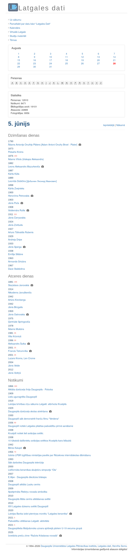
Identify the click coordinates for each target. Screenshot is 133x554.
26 (82, 63)
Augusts (16, 48)
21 (114, 60)
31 (50, 66)
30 (34, 66)
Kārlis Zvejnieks (16, 188)
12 (82, 56)
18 (66, 60)
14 (114, 56)
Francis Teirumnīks (18, 351)
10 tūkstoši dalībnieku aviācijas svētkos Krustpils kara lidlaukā (39, 440)
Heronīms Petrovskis (18, 195)
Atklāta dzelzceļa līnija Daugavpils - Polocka (30, 389)
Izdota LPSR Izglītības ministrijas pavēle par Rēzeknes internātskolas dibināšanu (49, 455)
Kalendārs (15, 27)
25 (66, 63)
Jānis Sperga (15, 246)
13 (98, 56)
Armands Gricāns (17, 261)
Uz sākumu (15, 19)
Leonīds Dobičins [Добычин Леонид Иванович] (32, 181)
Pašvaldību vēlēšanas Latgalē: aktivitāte (28, 521)
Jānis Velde (14, 365)
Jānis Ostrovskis (16, 314)
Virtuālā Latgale (18, 31)
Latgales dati (104, 546)
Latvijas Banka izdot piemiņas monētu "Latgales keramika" (38, 513)
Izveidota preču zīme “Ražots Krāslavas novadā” (33, 535)
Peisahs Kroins (15, 151)
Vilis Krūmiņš (14, 336)
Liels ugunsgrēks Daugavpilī (22, 396)
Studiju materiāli (18, 36)
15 (18, 60)
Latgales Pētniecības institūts (82, 546)
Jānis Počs (13, 203)
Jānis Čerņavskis (16, 217)
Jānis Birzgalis (15, 307)
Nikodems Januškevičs (19, 292)
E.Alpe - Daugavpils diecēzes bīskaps (27, 477)
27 (98, 63)
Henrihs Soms (119, 546)
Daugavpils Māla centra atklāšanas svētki (29, 499)
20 (98, 60)
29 (18, 66)
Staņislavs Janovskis (18, 285)
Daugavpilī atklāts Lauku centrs (24, 484)
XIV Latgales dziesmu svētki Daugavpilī (28, 506)
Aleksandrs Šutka (17, 343)
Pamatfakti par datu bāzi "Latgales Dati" (30, 23)
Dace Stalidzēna (16, 268)
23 (34, 63)
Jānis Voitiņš (14, 372)
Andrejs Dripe (15, 239)
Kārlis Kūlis (13, 173)
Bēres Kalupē (15, 447)
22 (18, 63)
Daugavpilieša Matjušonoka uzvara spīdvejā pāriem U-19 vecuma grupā (45, 528)
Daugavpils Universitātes (53, 546)
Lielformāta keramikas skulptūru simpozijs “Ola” (32, 469)
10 (50, 56)
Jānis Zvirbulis (15, 225)
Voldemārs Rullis (16, 210)
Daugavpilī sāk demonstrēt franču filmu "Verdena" (33, 418)
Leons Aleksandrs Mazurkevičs (24, 166)
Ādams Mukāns (16, 329)
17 (50, 60)
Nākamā (120, 125)
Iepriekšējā (108, 125)
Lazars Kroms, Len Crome (21, 358)
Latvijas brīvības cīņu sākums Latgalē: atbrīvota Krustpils (37, 404)
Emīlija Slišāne (15, 254)
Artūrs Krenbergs (17, 299)
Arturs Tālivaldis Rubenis (20, 232)
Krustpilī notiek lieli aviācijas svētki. (26, 433)
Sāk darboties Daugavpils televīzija (26, 462)
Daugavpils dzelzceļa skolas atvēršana (28, 411)
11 (66, 56)
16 (34, 60)
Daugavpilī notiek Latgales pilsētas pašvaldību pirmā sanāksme (40, 426)
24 (50, 63)
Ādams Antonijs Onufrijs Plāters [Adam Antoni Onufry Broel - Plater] (42, 144)
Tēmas (13, 40)
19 (82, 60)
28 (114, 63)
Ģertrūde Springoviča (19, 321)
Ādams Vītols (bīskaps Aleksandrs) (26, 159)
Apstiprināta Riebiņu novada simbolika (27, 491)
